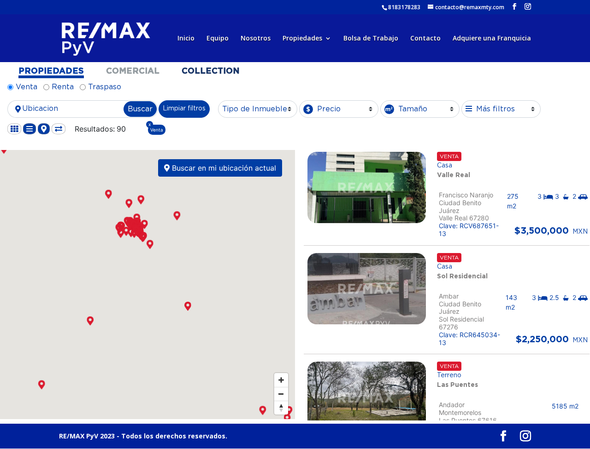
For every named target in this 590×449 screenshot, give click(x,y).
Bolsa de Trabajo (370, 38)
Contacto (425, 38)
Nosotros (256, 38)
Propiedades (302, 38)
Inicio (186, 38)
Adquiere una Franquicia (492, 38)
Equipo (217, 38)
